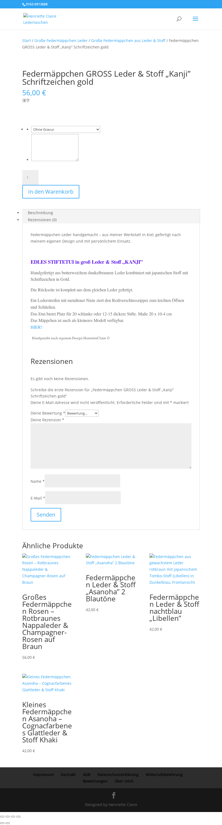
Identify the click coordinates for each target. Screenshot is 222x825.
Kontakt (68, 774)
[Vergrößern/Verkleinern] (2, 816)
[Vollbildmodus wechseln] (7, 816)
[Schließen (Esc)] (18, 816)
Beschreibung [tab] (40, 212)
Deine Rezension (47, 419)
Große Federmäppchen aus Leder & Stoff (128, 40)
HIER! (36, 327)
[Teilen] (13, 816)
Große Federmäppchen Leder (61, 40)
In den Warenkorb (50, 191)
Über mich (124, 781)
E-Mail (38, 498)
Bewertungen (95, 781)
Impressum (43, 774)
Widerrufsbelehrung (164, 774)
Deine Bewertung (48, 413)
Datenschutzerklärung (118, 774)
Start (26, 40)
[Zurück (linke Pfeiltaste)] (2, 823)
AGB (86, 774)
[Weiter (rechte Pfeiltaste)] (7, 823)
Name (38, 481)
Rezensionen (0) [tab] (42, 219)
